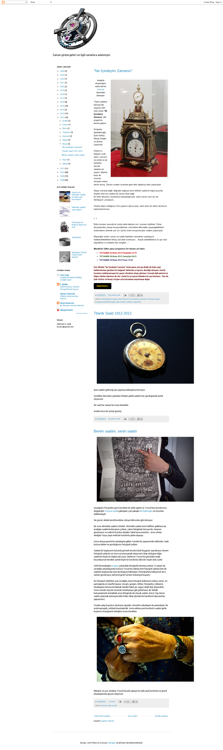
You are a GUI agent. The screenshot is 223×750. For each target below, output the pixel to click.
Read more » (102, 286)
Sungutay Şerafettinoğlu (105, 302)
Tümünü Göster (81, 313)
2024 (62, 79)
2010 (62, 172)
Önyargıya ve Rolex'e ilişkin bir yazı (79, 224)
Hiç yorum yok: (114, 295)
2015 (62, 106)
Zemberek (76, 237)
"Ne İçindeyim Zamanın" (113, 71)
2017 (62, 98)
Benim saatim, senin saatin (115, 431)
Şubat (65, 163)
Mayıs (65, 140)
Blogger (112, 743)
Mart (65, 160)
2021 (62, 82)
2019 (62, 90)
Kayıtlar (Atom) (107, 721)
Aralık (65, 121)
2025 (62, 75)
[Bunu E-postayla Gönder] (130, 295)
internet (100, 89)
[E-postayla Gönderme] (125, 295)
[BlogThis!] (132, 295)
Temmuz (67, 132)
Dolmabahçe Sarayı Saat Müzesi (114, 299)
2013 (62, 113)
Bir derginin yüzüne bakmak (72, 305)
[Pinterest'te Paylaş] (141, 295)
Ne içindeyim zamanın (138, 299)
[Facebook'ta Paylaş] (138, 295)
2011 (62, 168)
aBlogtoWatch (66, 310)
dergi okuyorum (67, 303)
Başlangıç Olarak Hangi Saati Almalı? (79, 254)
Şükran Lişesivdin (134, 302)
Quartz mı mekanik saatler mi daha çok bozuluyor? (79, 195)
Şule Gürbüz (121, 302)
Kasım (65, 124)
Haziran (66, 136)
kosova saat (106, 705)
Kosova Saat (111, 511)
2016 (62, 102)
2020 (62, 86)
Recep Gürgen (154, 299)
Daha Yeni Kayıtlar (102, 716)
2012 (62, 117)
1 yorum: (112, 701)
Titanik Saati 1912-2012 (113, 313)
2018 (62, 94)
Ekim (65, 128)
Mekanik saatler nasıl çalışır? (79, 208)
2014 (62, 110)
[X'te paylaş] (135, 295)
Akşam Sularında (67, 294)
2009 (62, 176)
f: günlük (64, 284)
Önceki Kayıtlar (161, 716)
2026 (62, 71)
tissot (114, 705)
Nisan (65, 144)
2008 (62, 180)
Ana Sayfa (132, 716)
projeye (115, 566)
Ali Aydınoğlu (146, 511)
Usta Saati (64, 275)
